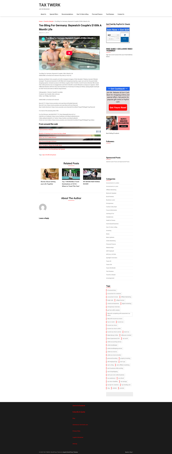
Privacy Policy (76, 431)
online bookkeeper (112, 345)
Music (107, 234)
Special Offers (54, 14)
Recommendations (67, 14)
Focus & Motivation (111, 210)
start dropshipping (112, 371)
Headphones (109, 217)
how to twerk (111, 322)
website (114, 388)
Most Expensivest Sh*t (113, 338)
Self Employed (110, 251)
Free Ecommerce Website (46, 129)
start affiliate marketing (122, 365)
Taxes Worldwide (110, 268)
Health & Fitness (110, 220)
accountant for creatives (114, 293)
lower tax (126, 332)
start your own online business (115, 375)
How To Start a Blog (82, 14)
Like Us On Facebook (79, 405)
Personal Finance (97, 14)
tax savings (123, 381)
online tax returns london (114, 355)
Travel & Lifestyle (48, 21)
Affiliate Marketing (111, 189)
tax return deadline (112, 381)
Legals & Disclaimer (78, 437)
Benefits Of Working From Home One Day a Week (52, 133)
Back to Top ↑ (129, 452)
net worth (125, 338)
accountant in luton (112, 297)
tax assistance (111, 378)
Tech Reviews (110, 14)
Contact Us (121, 14)
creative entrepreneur (113, 303)
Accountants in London (112, 183)
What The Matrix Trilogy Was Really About (50, 145)
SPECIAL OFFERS (111, 254)
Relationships (110, 247)
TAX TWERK (49, 5)
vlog (108, 388)
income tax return (112, 325)
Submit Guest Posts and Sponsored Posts (117, 161)
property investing (125, 358)
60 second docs (111, 290)
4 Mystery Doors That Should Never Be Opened (52, 149)
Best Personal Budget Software (47, 141)
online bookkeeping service (114, 348)
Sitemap (75, 443)
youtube (122, 388)
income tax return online (114, 328)
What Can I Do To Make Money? (47, 137)
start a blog (110, 365)
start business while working (115, 368)
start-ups (122, 361)
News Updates (110, 237)
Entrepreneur (109, 203)
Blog (74, 418)
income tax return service (114, 332)
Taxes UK (108, 261)
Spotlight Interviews (111, 257)
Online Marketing (111, 240)
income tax (120, 322)
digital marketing (126, 303)
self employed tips (112, 361)
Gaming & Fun (110, 213)
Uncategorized (110, 278)
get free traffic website (113, 310)
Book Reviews (110, 196)
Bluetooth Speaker (111, 193)
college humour (120, 300)
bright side (110, 300)
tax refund (121, 378)
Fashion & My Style (111, 206)
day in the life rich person (49, 155)
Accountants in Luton (112, 186)
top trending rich (126, 385)
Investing (108, 230)
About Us (43, 14)
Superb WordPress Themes (70, 452)
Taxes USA (109, 264)
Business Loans (110, 200)
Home (40, 21)
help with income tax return (114, 318)
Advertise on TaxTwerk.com (80, 424)
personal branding (112, 358)
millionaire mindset (126, 335)
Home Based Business (112, 223)
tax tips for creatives (113, 385)
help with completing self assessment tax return (118, 314)
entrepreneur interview (113, 307)
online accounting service (114, 341)
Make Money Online (112, 335)
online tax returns (112, 351)
